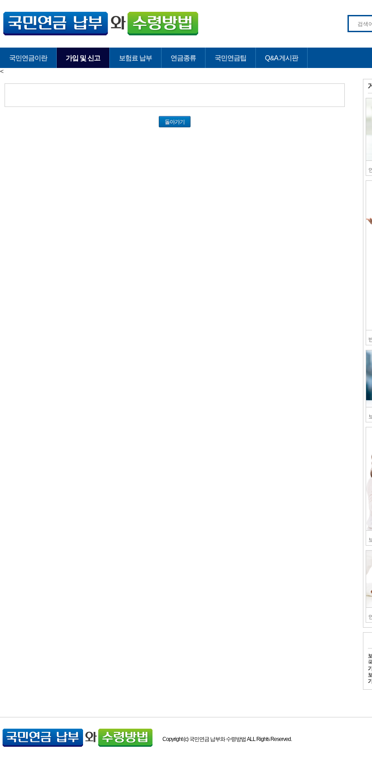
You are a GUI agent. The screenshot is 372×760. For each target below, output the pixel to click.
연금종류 (183, 58)
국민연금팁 (230, 58)
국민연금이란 (28, 58)
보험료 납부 (135, 58)
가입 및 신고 (83, 58)
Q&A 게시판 (281, 58)
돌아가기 (175, 122)
